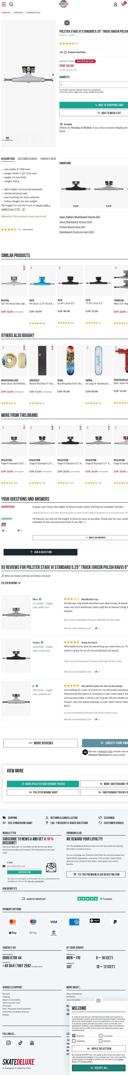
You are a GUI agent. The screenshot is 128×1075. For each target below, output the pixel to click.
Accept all (101, 1068)
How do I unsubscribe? (36, 881)
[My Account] (115, 4)
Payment (6, 994)
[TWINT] (95, 921)
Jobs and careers (73, 1000)
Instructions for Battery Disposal (15, 1011)
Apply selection (101, 1048)
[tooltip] (40, 599)
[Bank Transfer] (54, 934)
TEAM (69, 1010)
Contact (5, 1015)
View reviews (27, 229)
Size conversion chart (20, 823)
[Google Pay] (33, 934)
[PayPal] (115, 923)
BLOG (69, 1006)
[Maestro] (33, 923)
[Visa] (54, 923)
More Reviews (43, 743)
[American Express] (74, 923)
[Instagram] (8, 1043)
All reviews (6, 1006)
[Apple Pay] (13, 934)
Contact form (37, 966)
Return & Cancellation (11, 1000)
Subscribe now (24, 872)
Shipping (12, 818)
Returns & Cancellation (64, 818)
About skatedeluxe (74, 994)
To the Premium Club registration (99, 874)
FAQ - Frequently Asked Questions (69, 823)
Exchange (109, 818)
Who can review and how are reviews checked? (28, 576)
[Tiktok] (20, 1043)
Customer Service (114, 823)
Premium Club (105, 751)
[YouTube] (32, 1043)
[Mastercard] (13, 923)
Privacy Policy (86, 1061)
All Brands (70, 996)
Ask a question (43, 552)
